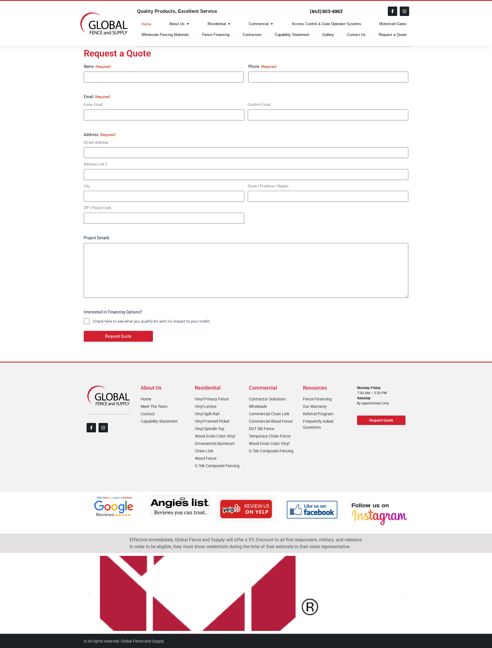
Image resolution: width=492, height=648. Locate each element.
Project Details (96, 237)
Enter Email (93, 104)
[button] (89, 593)
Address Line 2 (95, 164)
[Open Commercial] (272, 24)
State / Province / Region (268, 186)
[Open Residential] (229, 24)
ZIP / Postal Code (97, 207)
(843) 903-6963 (326, 11)
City (87, 186)
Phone (262, 66)
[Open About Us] (188, 24)
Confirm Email (259, 104)
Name (97, 66)
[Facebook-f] (392, 11)
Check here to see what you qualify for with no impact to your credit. (152, 321)
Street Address (96, 142)
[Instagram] (404, 11)
